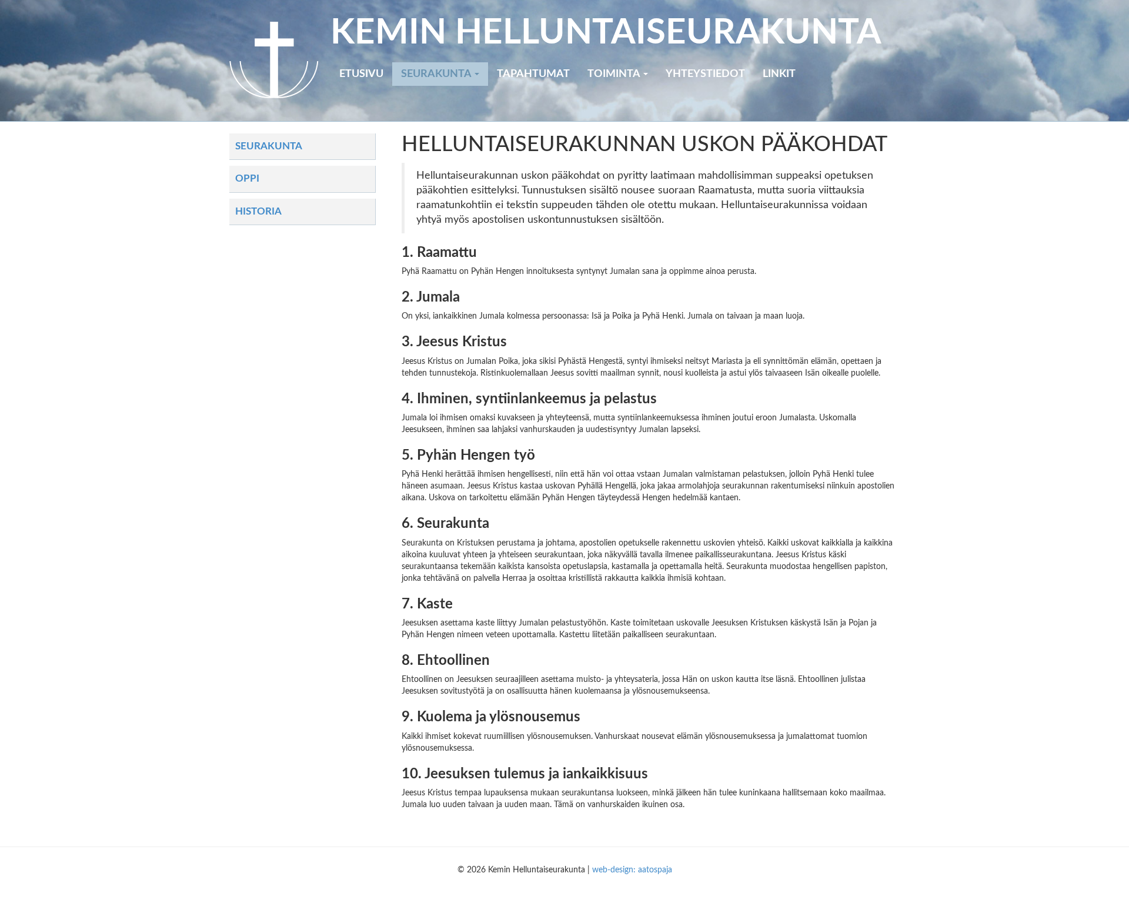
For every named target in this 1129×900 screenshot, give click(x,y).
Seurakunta (437, 74)
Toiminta (614, 74)
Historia (258, 211)
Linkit (779, 74)
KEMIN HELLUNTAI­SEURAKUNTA (605, 33)
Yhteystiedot (705, 74)
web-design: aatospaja (632, 870)
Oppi (247, 178)
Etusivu (361, 74)
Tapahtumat (533, 74)
